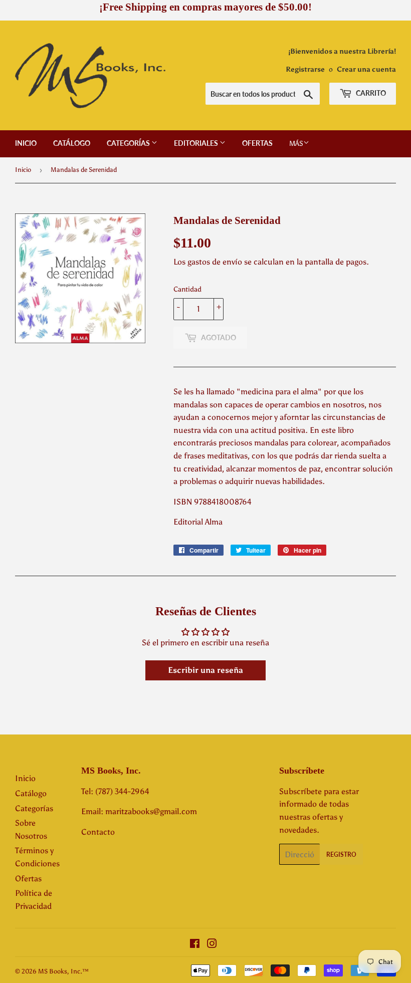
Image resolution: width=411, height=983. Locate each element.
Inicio (26, 143)
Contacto (98, 832)
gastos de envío (214, 262)
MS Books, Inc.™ (63, 971)
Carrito (370, 93)
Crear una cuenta (366, 69)
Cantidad (187, 289)
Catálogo (71, 143)
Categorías (129, 143)
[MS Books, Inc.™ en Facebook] (194, 944)
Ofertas (257, 143)
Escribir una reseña (205, 670)
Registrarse (305, 69)
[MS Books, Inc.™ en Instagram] (212, 944)
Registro (341, 854)
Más (296, 143)
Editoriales (197, 143)
